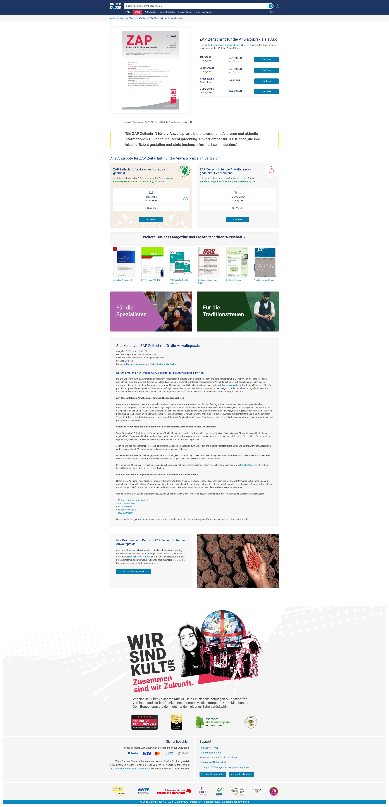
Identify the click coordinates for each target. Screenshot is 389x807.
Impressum (196, 801)
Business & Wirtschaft (139, 18)
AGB (170, 801)
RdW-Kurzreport (125, 513)
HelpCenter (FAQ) (209, 747)
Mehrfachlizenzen (248, 465)
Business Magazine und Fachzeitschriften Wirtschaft (151, 364)
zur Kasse (150, 219)
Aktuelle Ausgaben (203, 12)
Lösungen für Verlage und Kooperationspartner (225, 767)
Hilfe (271, 12)
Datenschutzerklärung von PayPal (132, 768)
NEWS (137, 12)
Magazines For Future (138, 556)
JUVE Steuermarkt (126, 503)
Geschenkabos (185, 12)
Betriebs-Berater (125, 506)
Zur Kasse (266, 59)
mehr (161, 181)
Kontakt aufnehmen (210, 752)
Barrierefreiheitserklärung (235, 801)
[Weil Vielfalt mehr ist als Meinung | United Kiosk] (115, 5)
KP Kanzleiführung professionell (132, 500)
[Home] (111, 18)
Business (254, 45)
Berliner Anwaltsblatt (127, 509)
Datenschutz (181, 801)
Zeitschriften (150, 12)
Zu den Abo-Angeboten (134, 571)
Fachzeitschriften (167, 12)
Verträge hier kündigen (241, 774)
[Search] (271, 6)
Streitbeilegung (212, 801)
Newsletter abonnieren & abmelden (218, 757)
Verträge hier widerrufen (212, 774)
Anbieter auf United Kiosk (213, 762)
